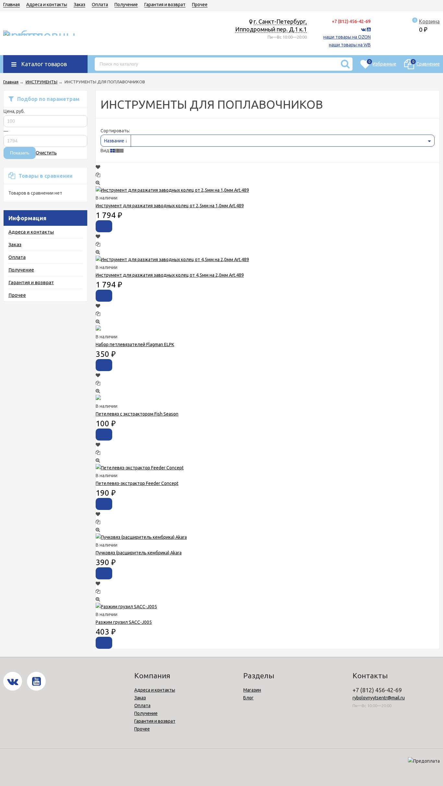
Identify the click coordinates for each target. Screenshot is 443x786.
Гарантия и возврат (165, 4)
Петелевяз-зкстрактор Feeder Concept (137, 483)
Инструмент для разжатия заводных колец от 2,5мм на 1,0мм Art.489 (170, 205)
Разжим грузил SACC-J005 (124, 622)
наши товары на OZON (347, 37)
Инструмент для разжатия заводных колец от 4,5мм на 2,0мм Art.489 (170, 275)
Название (114, 140)
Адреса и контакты (46, 4)
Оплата (100, 4)
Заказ (79, 4)
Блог (248, 697)
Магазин (252, 690)
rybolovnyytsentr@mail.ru (379, 697)
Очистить (46, 152)
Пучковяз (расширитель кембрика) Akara (139, 552)
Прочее (200, 4)
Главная (11, 4)
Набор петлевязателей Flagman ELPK (135, 344)
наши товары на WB (350, 44)
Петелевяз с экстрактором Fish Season (137, 414)
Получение (126, 4)
